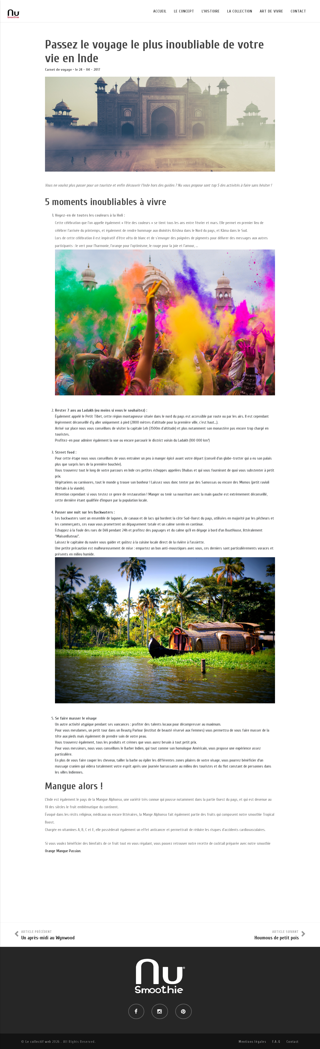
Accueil (159, 11)
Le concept (184, 11)
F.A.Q (276, 1042)
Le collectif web (38, 1042)
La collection (239, 11)
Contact (298, 11)
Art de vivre (271, 11)
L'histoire (211, 11)
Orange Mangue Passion (62, 851)
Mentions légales (252, 1042)
